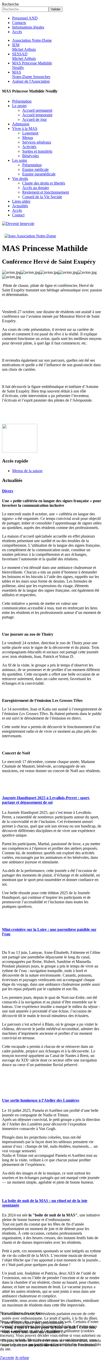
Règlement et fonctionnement (45, 192)
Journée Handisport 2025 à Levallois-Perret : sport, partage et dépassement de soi (46, 800)
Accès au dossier (35, 188)
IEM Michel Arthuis (24, 47)
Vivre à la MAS (24, 128)
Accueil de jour (34, 119)
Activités (29, 147)
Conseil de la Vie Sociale (42, 197)
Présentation (22, 101)
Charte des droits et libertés (43, 183)
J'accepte (7, 1357)
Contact (18, 215)
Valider (56, 9)
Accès (17, 32)
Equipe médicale (35, 169)
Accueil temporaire (37, 115)
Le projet (19, 106)
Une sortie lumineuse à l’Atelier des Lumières (40, 1100)
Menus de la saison (27, 471)
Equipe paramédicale (39, 174)
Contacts (19, 22)
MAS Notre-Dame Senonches (31, 74)
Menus (27, 137)
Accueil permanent (37, 110)
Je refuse (22, 1357)
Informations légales (28, 27)
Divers (7, 491)
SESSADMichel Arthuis (24, 56)
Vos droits (20, 178)
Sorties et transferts (37, 151)
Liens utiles (21, 201)
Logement (30, 133)
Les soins (19, 160)
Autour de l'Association (31, 81)
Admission (20, 124)
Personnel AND (25, 18)
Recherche (10, 4)
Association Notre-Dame (32, 40)
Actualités (20, 206)
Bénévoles (30, 156)
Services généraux (36, 142)
